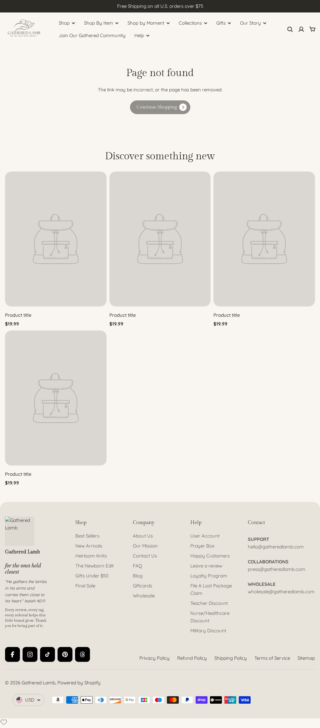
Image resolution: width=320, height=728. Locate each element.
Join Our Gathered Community (92, 35)
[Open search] (290, 29)
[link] (160, 107)
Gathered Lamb (38, 683)
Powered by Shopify (79, 683)
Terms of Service (272, 658)
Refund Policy (192, 658)
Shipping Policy (230, 658)
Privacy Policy (154, 658)
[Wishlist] (4, 722)
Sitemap (306, 658)
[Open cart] (312, 29)
